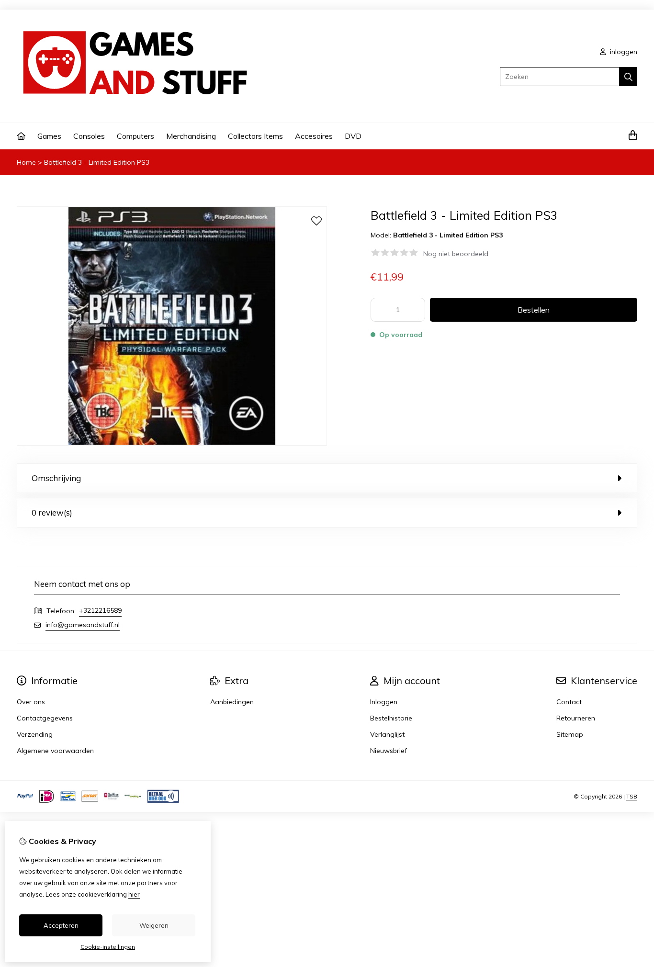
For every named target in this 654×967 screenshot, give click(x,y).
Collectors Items (255, 136)
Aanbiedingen (232, 701)
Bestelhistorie (391, 718)
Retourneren (575, 718)
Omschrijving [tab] (56, 478)
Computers (135, 136)
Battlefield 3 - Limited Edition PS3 (96, 162)
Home (26, 162)
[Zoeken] (628, 76)
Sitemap (569, 734)
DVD (353, 136)
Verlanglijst (387, 734)
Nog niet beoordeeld (455, 253)
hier (134, 894)
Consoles (89, 136)
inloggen (622, 51)
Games (49, 136)
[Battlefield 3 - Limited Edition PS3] (172, 443)
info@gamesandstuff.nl (82, 624)
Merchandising (191, 136)
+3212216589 (100, 610)
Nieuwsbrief (388, 750)
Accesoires (314, 136)
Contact (569, 701)
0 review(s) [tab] (52, 512)
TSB (631, 796)
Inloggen (383, 701)
